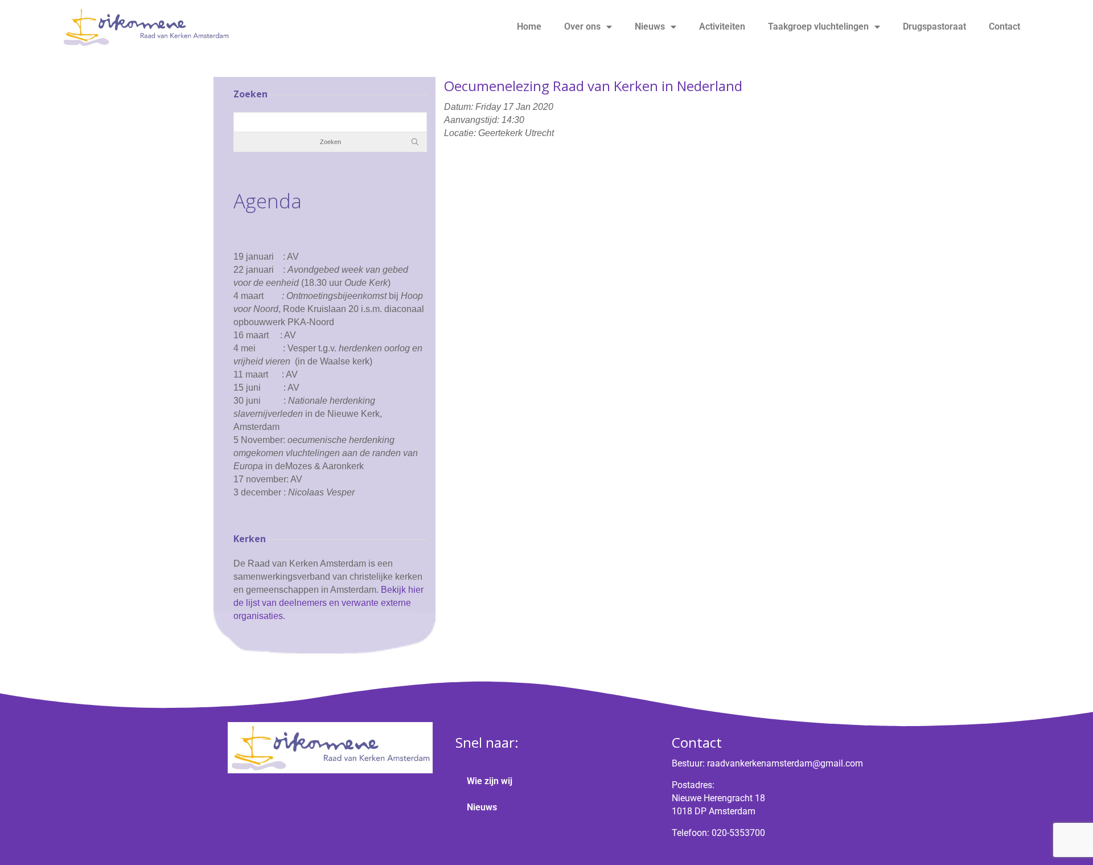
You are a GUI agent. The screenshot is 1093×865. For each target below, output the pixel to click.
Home (529, 26)
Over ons (582, 26)
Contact (1004, 26)
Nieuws (650, 26)
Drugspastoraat (934, 26)
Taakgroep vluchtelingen (818, 26)
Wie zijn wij (489, 781)
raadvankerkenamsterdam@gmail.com (785, 763)
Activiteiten (722, 26)
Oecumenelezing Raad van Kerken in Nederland (593, 85)
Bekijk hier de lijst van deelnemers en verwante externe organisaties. (328, 603)
